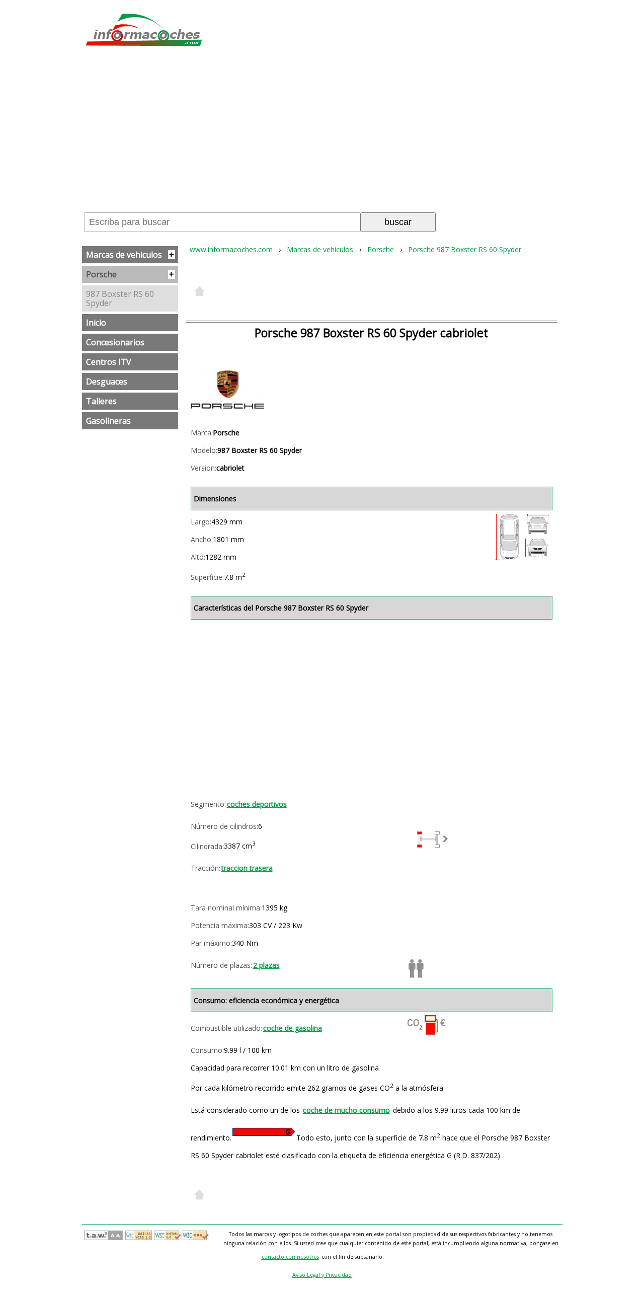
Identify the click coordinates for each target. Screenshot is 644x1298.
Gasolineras (108, 420)
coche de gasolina (292, 1028)
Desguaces (106, 381)
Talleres (101, 401)
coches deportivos (257, 804)
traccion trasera (247, 868)
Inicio (96, 322)
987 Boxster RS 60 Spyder (120, 298)
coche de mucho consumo (346, 1110)
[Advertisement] (322, 132)
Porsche (130, 274)
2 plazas (266, 965)
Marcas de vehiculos (130, 254)
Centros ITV (108, 361)
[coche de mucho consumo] (263, 1131)
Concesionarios (115, 342)
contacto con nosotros (290, 1256)
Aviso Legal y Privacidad (322, 1274)
